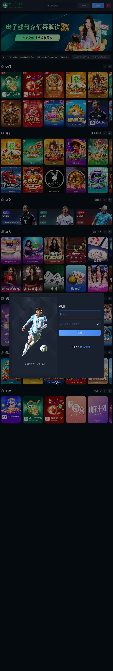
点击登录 (85, 346)
